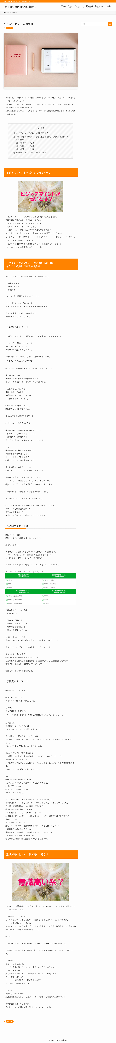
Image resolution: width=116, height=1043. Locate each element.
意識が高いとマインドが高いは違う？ (31, 152)
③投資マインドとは (27, 149)
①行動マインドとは (27, 143)
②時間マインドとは (27, 146)
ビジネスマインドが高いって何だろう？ (32, 133)
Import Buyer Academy (20, 6)
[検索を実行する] (110, 24)
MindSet (9, 28)
